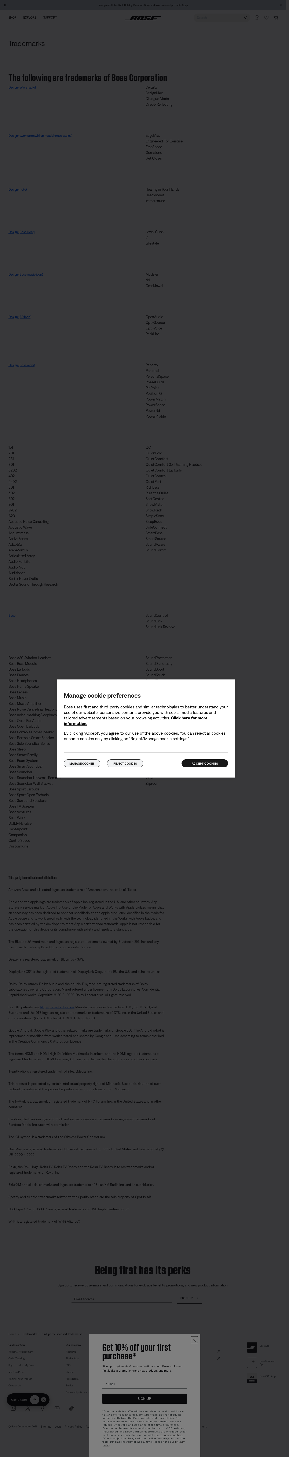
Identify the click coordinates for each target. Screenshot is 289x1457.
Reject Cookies (125, 763)
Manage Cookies (81, 763)
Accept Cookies (205, 763)
